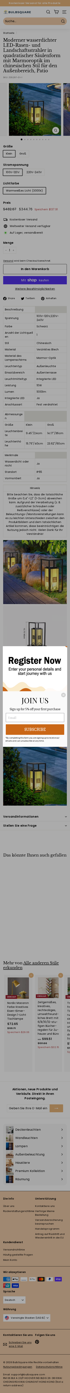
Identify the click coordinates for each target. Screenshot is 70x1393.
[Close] (63, 695)
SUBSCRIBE (35, 729)
